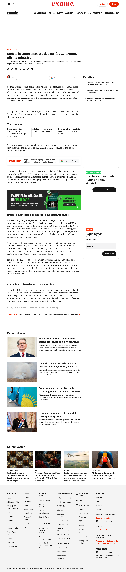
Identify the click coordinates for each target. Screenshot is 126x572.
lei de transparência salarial (73, 569)
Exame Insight (12, 528)
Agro (80, 533)
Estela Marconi (15, 76)
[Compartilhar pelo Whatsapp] (8, 69)
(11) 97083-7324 (105, 552)
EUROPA (51, 13)
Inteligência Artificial (11, 533)
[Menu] (8, 4)
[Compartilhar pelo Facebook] (12, 69)
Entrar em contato (103, 518)
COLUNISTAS (12, 546)
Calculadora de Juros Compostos (45, 538)
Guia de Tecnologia (43, 505)
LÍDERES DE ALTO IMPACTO (12, 507)
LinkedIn (99, 501)
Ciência (26, 523)
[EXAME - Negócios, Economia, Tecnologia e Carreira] (63, 4)
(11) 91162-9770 (105, 521)
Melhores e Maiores (64, 548)
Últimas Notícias (13, 502)
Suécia (41, 308)
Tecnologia (28, 513)
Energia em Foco (63, 520)
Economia (10, 520)
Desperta (82, 517)
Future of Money (27, 518)
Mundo (12, 13)
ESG (8, 524)
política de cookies (36, 569)
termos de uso (23, 569)
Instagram (100, 505)
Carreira (10, 516)
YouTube (99, 497)
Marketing (27, 501)
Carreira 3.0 (83, 513)
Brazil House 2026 (64, 502)
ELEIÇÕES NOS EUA (111, 13)
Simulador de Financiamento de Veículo (45, 545)
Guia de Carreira (45, 517)
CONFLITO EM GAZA (83, 13)
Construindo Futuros (61, 515)
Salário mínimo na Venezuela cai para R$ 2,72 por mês (102, 91)
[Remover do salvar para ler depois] (32, 69)
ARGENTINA (97, 13)
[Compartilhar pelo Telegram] (20, 69)
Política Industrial (63, 538)
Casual (26, 497)
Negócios (10, 542)
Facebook (99, 509)
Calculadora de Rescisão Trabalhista (44, 530)
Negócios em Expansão (62, 557)
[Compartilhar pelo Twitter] (24, 69)
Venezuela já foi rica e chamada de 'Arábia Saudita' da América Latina (100, 83)
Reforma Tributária (64, 498)
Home (9, 49)
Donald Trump (51, 308)
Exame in (82, 509)
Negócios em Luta (63, 534)
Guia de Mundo (40, 13)
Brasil (9, 512)
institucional (12, 569)
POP (25, 527)
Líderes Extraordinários (63, 529)
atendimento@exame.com (106, 530)
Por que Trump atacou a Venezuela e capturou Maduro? (101, 99)
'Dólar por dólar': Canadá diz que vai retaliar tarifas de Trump (69, 131)
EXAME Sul (61, 506)
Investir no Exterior (64, 524)
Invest (9, 538)
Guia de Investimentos (44, 512)
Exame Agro (28, 509)
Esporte (26, 505)
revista (82, 501)
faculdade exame (83, 494)
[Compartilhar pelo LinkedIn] (16, 69)
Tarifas (33, 308)
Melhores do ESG (63, 552)
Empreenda (83, 537)
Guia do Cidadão (45, 501)
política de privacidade (53, 569)
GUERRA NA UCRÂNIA (65, 13)
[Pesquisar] (13, 4)
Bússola (60, 510)
